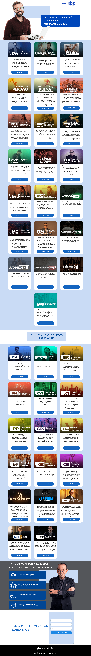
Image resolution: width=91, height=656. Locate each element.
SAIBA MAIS (45, 72)
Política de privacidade (54, 653)
